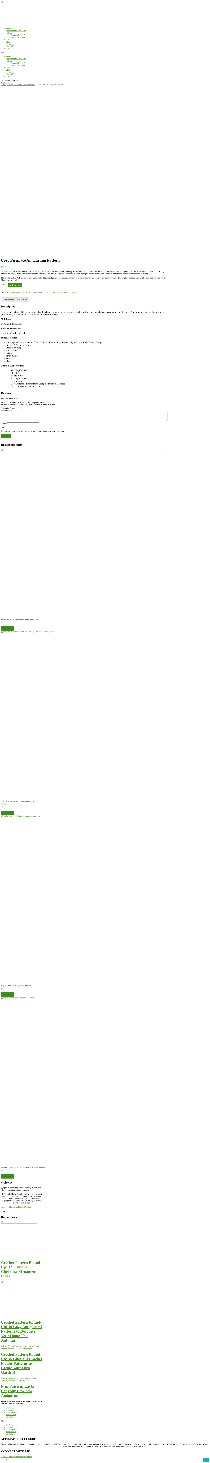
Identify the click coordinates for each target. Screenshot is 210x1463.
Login (8, 48)
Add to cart (15, 285)
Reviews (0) (22, 299)
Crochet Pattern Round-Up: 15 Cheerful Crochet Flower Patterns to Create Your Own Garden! (21, 1363)
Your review (6, 410)
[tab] (9, 299)
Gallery (9, 39)
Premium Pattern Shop (19, 35)
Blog (8, 42)
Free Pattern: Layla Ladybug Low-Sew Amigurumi (17, 1391)
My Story (9, 44)
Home (8, 28)
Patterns (9, 33)
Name (4, 424)
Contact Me (10, 46)
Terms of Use (11, 1415)
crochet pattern (73, 292)
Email (4, 427)
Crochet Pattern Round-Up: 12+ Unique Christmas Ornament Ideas (21, 1269)
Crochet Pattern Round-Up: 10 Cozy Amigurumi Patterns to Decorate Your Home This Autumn (21, 1331)
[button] (105, 52)
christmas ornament (59, 292)
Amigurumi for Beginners (16, 31)
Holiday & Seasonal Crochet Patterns (21, 85)
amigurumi (47, 292)
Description (9, 299)
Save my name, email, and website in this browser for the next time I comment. (34, 431)
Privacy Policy (11, 1412)
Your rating (6, 408)
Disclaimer (10, 1417)
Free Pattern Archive (18, 37)
